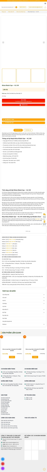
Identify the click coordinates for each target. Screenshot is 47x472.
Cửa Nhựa (4, 303)
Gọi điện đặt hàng (9, 119)
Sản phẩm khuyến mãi (7, 321)
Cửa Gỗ (4, 300)
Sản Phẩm (4, 318)
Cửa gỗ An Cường (4, 403)
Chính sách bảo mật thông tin (7, 420)
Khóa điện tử (3, 411)
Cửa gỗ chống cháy (5, 405)
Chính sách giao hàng (5, 424)
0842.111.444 (29, 397)
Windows (4, 324)
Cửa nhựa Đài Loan (5, 399)
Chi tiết (12, 357)
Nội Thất (4, 312)
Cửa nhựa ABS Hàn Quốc (6, 400)
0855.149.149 (29, 399)
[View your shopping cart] (45, 7)
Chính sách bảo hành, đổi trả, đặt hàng (9, 426)
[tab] (18, 130)
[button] (44, 42)
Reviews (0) (28, 130)
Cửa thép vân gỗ (4, 412)
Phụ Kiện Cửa (5, 315)
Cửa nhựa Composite (5, 397)
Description (18, 130)
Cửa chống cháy (5, 294)
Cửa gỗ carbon (4, 409)
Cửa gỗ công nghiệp (5, 402)
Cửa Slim (4, 306)
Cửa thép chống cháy (5, 406)
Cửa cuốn (4, 297)
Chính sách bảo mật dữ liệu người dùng (9, 427)
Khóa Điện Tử (19, 93)
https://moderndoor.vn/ (12, 446)
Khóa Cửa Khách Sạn (11, 93)
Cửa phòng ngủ (4, 408)
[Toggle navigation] (45, 3)
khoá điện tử (38, 219)
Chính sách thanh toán (5, 422)
